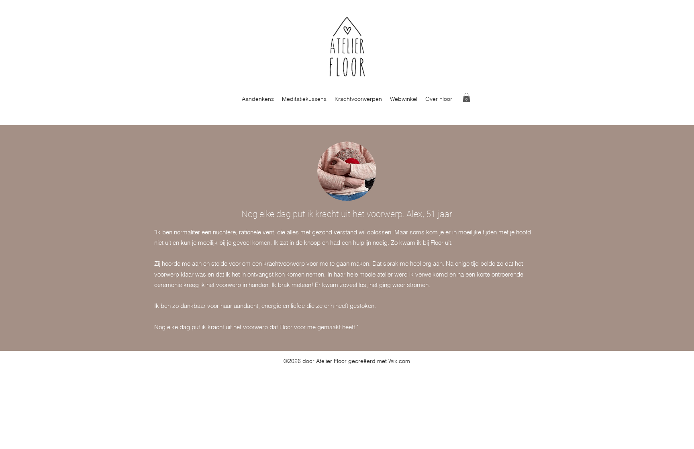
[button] (466, 97)
